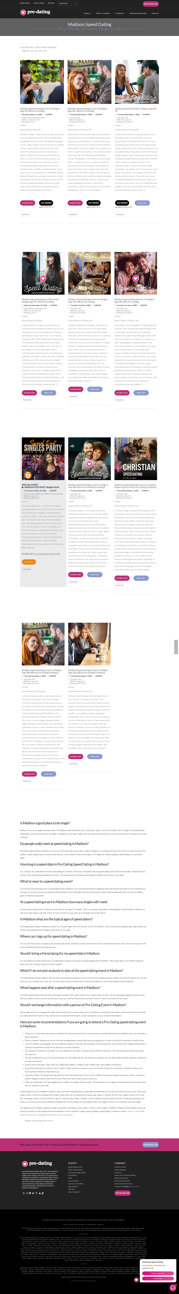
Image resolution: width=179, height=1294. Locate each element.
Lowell (46, 1247)
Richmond (114, 1252)
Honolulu (130, 1243)
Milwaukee (126, 1247)
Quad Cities (75, 1252)
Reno (107, 1252)
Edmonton (118, 1241)
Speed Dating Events (75, 1167)
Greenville (100, 1243)
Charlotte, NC (76, 1267)
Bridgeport (32, 1239)
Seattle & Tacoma (82, 1273)
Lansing (101, 1245)
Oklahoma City (54, 1251)
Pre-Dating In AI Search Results (96, 1277)
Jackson (54, 1245)
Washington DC (129, 1258)
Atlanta (63, 1237)
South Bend (57, 1256)
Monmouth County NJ (27, 1249)
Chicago (126, 1239)
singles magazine (138, 13)
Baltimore (108, 1237)
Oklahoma (74, 1271)
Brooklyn (39, 1239)
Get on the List (150, 4)
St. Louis (91, 1273)
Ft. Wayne (53, 1243)
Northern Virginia (31, 1251)
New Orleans (102, 1249)
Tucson (81, 1258)
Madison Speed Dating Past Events (39, 1121)
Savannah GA (26, 1256)
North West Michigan (130, 1249)
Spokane (105, 1256)
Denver (92, 1241)
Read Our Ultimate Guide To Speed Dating (73, 1277)
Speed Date (63, 3)
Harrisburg (117, 1243)
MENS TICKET (142, 203)
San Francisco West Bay (100, 1254)
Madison (51, 1247)
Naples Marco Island (67, 1249)
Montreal (47, 1249)
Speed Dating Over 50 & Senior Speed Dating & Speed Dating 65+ (81, 1228)
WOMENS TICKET (27, 203)
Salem (26, 1254)
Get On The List (176, 647)
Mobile (141, 1247)
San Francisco (70, 1254)
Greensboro (91, 1243)
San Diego (62, 1254)
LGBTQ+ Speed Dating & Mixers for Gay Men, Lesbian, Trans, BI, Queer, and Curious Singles (69, 1230)
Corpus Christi (52, 1241)
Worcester (98, 1260)
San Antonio (42, 1254)
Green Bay (83, 1243)
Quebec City (84, 1252)
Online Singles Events (75, 1170)
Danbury (65, 1241)
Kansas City (87, 1245)
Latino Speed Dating (121, 1230)
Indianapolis (37, 1245)
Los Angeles (31, 1247)
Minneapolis (133, 1247)
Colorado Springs (27, 1241)
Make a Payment (73, 1192)
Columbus (43, 1241)
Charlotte (103, 1239)
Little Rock (129, 1245)
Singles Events (25, 3)
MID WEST (29, 47)
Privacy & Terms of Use (70, 1224)
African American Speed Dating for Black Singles (116, 1228)
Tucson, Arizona (111, 1273)
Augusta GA (79, 1237)
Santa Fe (137, 1254)
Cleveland (141, 1239)
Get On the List (150, 1145)
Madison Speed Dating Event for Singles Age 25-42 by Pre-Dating (40, 109)
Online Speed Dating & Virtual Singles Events (47, 1228)
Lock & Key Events (90, 1224)
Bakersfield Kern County (97, 1237)
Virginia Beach (119, 1258)
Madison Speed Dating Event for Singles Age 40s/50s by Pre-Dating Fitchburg (88, 486)
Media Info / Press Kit (121, 1178)
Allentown (42, 1237)
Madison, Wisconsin (112, 1269)
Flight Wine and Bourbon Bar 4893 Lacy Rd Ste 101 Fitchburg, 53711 (32, 120)
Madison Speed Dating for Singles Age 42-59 (136, 109)
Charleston (96, 1239)
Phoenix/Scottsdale (141, 1251)
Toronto (75, 1258)
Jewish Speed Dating (137, 1228)
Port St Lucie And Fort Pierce (38, 1252)
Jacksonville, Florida (60, 1269)
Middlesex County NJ (114, 1247)
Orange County (70, 1251)
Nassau (83, 1249)
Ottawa (85, 1251)
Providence (66, 1252)
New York (56, 1271)
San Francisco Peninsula (84, 1254)
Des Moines (99, 1241)
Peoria (123, 1251)
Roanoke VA (121, 1252)
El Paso (125, 1241)
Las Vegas (108, 1245)
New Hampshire (92, 1249)
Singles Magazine (120, 1170)
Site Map (81, 1224)
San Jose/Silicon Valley (116, 1254)
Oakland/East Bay (43, 1251)
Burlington (52, 1239)
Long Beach (137, 1245)
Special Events (73, 1186)
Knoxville (95, 1245)
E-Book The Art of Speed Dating (124, 1175)
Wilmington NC (89, 1260)
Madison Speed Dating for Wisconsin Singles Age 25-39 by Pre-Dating (40, 300)
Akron (22, 1237)
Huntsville (29, 1245)
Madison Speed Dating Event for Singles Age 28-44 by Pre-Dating (134, 300)
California (61, 1267)
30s (32, 51)
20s (27, 51)
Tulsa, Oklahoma (123, 1273)
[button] (172, 1287)
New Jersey (39, 1271)
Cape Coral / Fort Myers (63, 1239)
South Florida (66, 1256)
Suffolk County (31, 1258)
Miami (105, 1247)
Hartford (124, 1243)
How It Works (72, 1175)
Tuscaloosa (93, 1258)
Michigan (126, 1269)
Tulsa (87, 1258)
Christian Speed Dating (33, 1230)
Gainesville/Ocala (63, 1243)
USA (22, 47)
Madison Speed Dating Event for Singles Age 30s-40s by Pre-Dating (87, 109)
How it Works (103, 13)
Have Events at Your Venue (123, 1184)
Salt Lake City (34, 1254)
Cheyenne (120, 1239)
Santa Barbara (128, 1254)
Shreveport (41, 1256)
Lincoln (123, 1245)
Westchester (74, 1260)
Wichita (81, 1260)
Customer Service (120, 1167)
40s (36, 51)
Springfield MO (129, 1256)
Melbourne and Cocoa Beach (86, 1247)
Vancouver (110, 1258)
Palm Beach (108, 1251)
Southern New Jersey (95, 1256)
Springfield (113, 1256)
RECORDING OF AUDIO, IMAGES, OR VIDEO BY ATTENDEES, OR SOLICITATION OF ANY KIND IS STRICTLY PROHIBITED (83, 1220)
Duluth (111, 1241)
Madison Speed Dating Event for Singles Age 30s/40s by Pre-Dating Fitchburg (42, 671)
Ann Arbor (49, 1237)
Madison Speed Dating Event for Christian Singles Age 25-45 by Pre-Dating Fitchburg (135, 486)
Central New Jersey (85, 1239)
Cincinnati (134, 1239)
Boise (145, 1237)
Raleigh (25, 1273)
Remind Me (25, 214)
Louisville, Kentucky (98, 1269)
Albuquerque (34, 1237)
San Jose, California (69, 1273)
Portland (50, 1252)
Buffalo (45, 1239)
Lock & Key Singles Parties (77, 1173)
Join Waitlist (46, 203)
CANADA (68, 1267)
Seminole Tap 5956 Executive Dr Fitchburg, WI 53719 (76, 120)
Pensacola (117, 1251)
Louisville (39, 1247)
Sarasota (144, 1254)
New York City (112, 1249)
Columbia (36, 1241)
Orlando (79, 1251)
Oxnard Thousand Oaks (96, 1251)
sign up (155, 13)
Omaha (62, 1251)
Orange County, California (92, 1271)
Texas (97, 1273)
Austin (86, 1237)
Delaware (85, 1241)
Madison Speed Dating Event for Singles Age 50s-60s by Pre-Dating (88, 300)
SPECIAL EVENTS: (28, 1228)
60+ (45, 51)
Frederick (40, 1243)
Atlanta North (70, 1237)
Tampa (103, 1273)
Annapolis (57, 1237)
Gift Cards (51, 3)
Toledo (64, 1258)
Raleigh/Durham (94, 1252)
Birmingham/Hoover (136, 1237)
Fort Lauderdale (31, 1243)
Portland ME (58, 1252)
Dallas (60, 1241)
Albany (27, 1237)
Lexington (116, 1245)
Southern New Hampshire (79, 1256)
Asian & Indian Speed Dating (106, 1230)
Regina (102, 1252)
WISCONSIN (41, 47)
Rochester (130, 1252)
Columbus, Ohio (108, 1267)
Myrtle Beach (55, 1249)
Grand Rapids (74, 1243)
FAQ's (70, 1178)
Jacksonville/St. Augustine (66, 1245)
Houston (137, 1243)
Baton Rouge (116, 1237)
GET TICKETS (29, 562)
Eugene (131, 1241)
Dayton (72, 1241)
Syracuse (40, 1258)
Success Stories (39, 3)
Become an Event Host (122, 1181)
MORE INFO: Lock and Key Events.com (41, 554)
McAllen (73, 1247)
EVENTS (87, 13)
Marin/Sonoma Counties (63, 1247)
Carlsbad (75, 1239)
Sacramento (138, 1252)
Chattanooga (111, 1239)
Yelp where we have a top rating (59, 1115)
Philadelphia (130, 1251)
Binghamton (125, 1237)
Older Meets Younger (134, 1230)
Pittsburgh (25, 1252)
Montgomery (39, 1249)
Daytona (78, 1241)
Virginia (131, 1273)
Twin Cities (102, 1258)
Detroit (106, 1241)
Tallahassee (48, 1258)
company (119, 13)
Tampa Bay (57, 1258)
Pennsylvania (111, 1271)
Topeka (69, 1258)
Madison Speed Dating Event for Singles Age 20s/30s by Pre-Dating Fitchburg (88, 671)
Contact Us (118, 1186)
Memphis (99, 1247)
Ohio (68, 1271)
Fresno (47, 1243)
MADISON (52, 47)
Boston (25, 1239)
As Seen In (118, 1173)
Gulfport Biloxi (108, 1243)
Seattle (34, 1256)
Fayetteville (138, 1241)
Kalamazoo (78, 1245)
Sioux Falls (49, 1256)
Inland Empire (46, 1245)
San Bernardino (52, 1254)
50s (40, 51)
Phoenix (128, 1271)
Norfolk (120, 1249)
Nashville (77, 1249)
